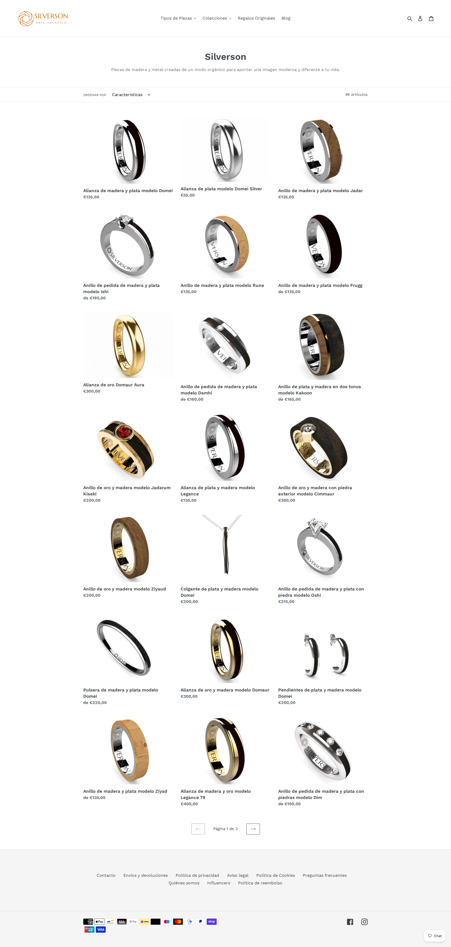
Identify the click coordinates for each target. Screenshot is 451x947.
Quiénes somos (184, 882)
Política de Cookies (275, 875)
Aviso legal (237, 875)
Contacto (106, 875)
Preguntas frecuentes (325, 875)
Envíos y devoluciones (145, 875)
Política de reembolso (260, 882)
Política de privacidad (197, 875)
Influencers (218, 882)
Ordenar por (94, 95)
